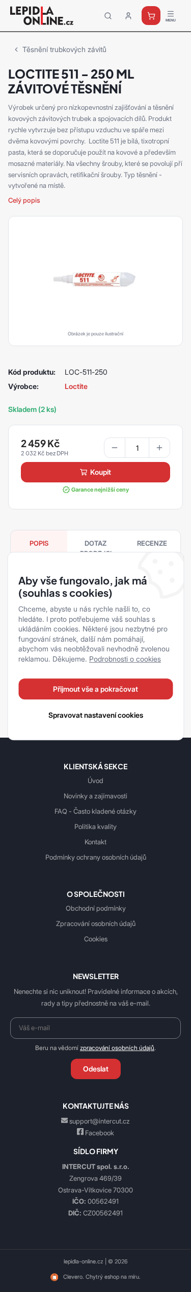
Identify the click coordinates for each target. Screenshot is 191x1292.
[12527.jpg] (95, 279)
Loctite (76, 386)
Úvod (95, 780)
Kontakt (95, 842)
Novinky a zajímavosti (95, 796)
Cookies (95, 939)
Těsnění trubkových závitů (64, 49)
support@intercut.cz (99, 1121)
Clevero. (73, 1276)
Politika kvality (95, 826)
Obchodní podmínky (96, 908)
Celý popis (24, 200)
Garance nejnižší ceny (100, 489)
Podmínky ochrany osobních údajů (95, 857)
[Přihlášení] (128, 16)
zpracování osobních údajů (117, 1048)
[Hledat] (108, 16)
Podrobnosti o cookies (125, 658)
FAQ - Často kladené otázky (95, 811)
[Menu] (170, 16)
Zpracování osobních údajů (95, 923)
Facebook (99, 1133)
